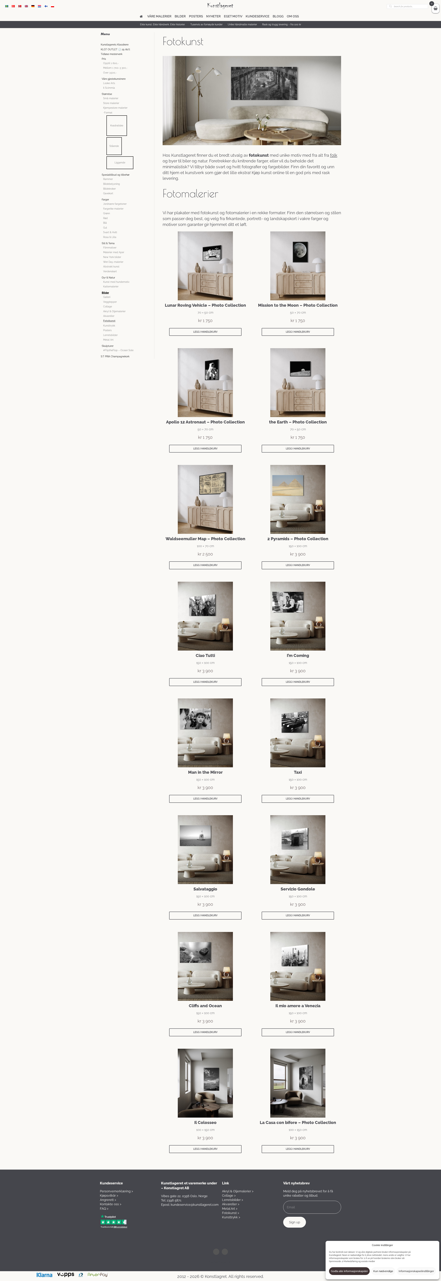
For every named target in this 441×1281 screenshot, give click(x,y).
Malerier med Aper (113, 252)
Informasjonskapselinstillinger (416, 1271)
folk (333, 155)
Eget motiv (233, 16)
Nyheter (213, 16)
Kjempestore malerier (115, 107)
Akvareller (108, 316)
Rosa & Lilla (109, 237)
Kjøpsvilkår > (109, 1195)
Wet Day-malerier (113, 262)
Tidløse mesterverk (111, 54)
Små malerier (110, 98)
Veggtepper (110, 301)
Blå (105, 222)
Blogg (278, 16)
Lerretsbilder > (232, 1200)
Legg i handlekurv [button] (205, 331)
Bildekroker (109, 188)
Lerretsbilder (110, 335)
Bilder (180, 16)
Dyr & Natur (108, 277)
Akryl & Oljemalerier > (237, 1191)
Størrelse (107, 94)
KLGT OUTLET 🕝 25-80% (115, 49)
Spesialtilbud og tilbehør (116, 174)
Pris (104, 59)
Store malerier (111, 103)
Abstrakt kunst (111, 266)
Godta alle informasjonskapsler (349, 1271)
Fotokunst (109, 320)
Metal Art (108, 339)
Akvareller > (230, 1204)
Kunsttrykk (109, 325)
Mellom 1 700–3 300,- (115, 67)
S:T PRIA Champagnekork (115, 356)
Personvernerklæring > (116, 1191)
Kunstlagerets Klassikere (115, 44)
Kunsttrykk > (231, 1217)
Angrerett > (108, 1200)
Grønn (106, 213)
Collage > (229, 1195)
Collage (107, 306)
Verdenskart (110, 271)
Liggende (120, 162)
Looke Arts (109, 83)
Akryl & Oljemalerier (114, 311)
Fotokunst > (230, 1213)
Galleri (106, 297)
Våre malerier (159, 16)
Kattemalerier (111, 286)
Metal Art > (229, 1208)
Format (108, 112)
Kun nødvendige (383, 1271)
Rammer (108, 179)
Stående (114, 146)
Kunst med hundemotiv (116, 282)
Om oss (293, 16)
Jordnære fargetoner (115, 204)
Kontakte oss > (110, 1204)
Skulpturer (108, 346)
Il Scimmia (109, 87)
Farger (105, 199)
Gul (105, 227)
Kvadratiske (116, 125)
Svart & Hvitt (110, 232)
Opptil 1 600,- (111, 63)
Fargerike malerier (113, 208)
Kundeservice (257, 16)
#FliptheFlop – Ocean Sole (118, 350)
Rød (105, 218)
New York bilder (112, 257)
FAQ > (104, 1208)
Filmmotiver (109, 247)
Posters (196, 16)
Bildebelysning (111, 184)
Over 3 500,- (110, 72)
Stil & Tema (108, 243)
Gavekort (108, 193)
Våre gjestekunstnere (114, 78)
